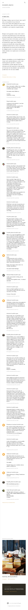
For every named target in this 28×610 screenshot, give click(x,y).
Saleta (8, 255)
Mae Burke (18, 605)
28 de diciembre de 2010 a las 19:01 (14, 212)
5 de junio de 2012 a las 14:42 (12, 309)
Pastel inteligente (9, 577)
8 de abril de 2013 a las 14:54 (12, 468)
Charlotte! (9, 84)
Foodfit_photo (10, 147)
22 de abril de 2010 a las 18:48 (13, 197)
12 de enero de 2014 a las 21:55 (13, 499)
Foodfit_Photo (7, 5)
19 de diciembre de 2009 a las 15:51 (13, 97)
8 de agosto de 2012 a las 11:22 (13, 351)
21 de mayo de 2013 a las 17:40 (13, 477)
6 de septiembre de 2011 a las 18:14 (13, 270)
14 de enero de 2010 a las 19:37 (13, 110)
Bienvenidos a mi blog (11, 77)
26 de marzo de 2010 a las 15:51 (13, 123)
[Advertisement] (14, 520)
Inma (8, 163)
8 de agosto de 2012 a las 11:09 (13, 330)
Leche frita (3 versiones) (13, 589)
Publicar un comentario (8, 502)
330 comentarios (11, 579)
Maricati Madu (10, 274)
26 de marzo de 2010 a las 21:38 (13, 143)
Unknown (9, 300)
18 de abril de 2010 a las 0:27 (12, 173)
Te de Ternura (10, 490)
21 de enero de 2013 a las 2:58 (12, 420)
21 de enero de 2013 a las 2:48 (12, 403)
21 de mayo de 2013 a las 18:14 (13, 485)
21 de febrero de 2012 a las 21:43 (13, 296)
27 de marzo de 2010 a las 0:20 (13, 159)
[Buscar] (25, 2)
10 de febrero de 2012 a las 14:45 (13, 282)
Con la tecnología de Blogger (15, 603)
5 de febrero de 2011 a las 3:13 (12, 228)
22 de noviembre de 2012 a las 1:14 (13, 371)
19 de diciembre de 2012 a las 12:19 (13, 384)
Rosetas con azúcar (12, 424)
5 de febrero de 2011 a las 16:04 (13, 250)
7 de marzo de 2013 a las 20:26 (13, 435)
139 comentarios (13, 591)
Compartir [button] (4, 75)
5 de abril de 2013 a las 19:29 (12, 449)
